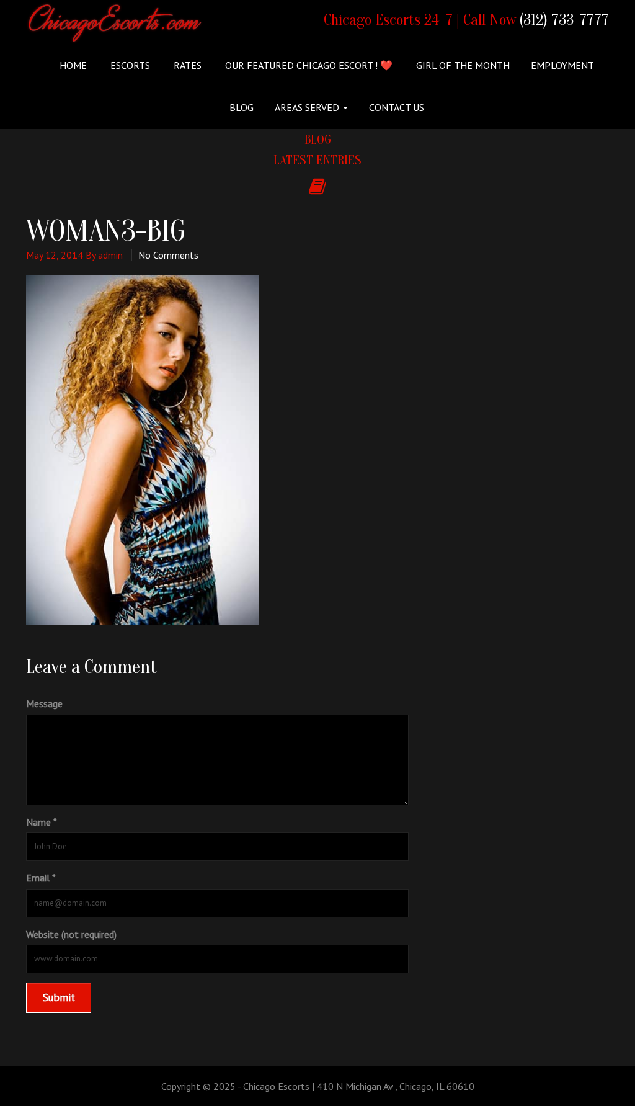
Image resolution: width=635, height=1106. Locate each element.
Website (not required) (71, 934)
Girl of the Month (462, 65)
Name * (41, 822)
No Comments (168, 255)
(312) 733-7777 (564, 20)
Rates (186, 65)
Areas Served (308, 107)
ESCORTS (129, 65)
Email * (41, 878)
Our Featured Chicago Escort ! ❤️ (308, 65)
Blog (241, 107)
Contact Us (396, 107)
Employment (562, 65)
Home (73, 65)
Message (44, 703)
